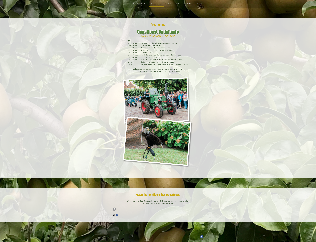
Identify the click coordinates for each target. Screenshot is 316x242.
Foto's (179, 4)
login (169, 240)
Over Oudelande (188, 4)
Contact (199, 4)
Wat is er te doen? (156, 4)
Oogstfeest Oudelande (140, 4)
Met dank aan (169, 4)
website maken (120, 240)
